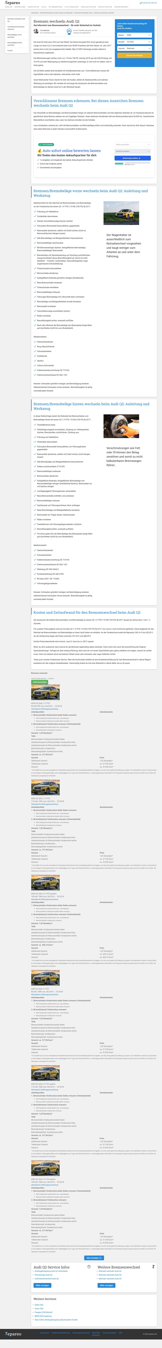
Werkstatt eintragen (96, 1334)
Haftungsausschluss (81, 1333)
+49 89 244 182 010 (149, 3)
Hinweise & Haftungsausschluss (44, 709)
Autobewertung (55, 7)
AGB (120, 1333)
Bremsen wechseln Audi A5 (110, 1279)
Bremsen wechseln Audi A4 (110, 1275)
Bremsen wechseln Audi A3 (110, 1271)
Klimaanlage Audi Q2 (43, 1275)
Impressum (44, 1333)
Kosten (10, 51)
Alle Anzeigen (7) (94, 1258)
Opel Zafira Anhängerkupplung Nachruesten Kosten (56, 1320)
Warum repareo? (121, 7)
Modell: (121, 42)
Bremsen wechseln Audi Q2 (16, 20)
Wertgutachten (105, 7)
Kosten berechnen (134, 55)
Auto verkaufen (72, 7)
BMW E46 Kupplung (43, 1316)
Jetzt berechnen (40, 682)
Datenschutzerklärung (61, 1333)
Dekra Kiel (39, 1305)
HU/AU (43, 7)
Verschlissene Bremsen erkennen (15, 28)
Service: (121, 48)
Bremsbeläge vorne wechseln (14, 36)
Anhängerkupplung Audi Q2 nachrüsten (51, 1271)
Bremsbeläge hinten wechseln (14, 44)
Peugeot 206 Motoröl (43, 1312)
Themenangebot (109, 1333)
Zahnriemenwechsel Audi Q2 (47, 1279)
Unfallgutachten (88, 7)
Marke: (121, 35)
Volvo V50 (39, 1309)
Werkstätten (33, 7)
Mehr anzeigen (42, 1285)
